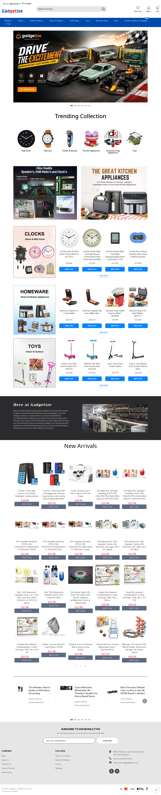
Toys (135, 150)
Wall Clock (26, 150)
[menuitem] (8, 20)
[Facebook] (111, 771)
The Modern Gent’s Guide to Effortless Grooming (39, 690)
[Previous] (18, 67)
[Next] (143, 67)
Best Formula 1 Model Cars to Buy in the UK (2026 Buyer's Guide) (133, 690)
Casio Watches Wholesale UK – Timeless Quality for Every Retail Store (86, 692)
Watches (48, 150)
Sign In (148, 11)
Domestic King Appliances (113, 151)
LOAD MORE (103, 276)
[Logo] (17, 11)
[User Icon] (149, 7)
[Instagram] (117, 771)
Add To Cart (26, 504)
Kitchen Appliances (91, 150)
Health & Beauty (69, 150)
